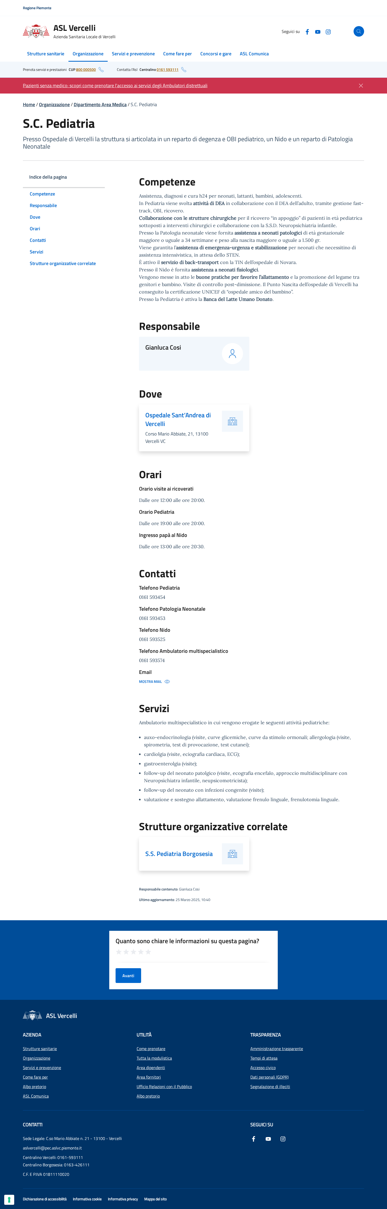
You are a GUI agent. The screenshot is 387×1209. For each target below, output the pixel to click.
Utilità (144, 1034)
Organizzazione (88, 53)
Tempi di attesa (263, 1058)
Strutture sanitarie (45, 53)
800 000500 (86, 69)
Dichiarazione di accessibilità (45, 1199)
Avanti (128, 975)
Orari (35, 228)
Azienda (32, 1034)
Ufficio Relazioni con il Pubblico (164, 1086)
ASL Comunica (254, 53)
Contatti (38, 240)
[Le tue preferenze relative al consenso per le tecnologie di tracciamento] (9, 1200)
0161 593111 (167, 69)
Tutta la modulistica (154, 1058)
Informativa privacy (123, 1199)
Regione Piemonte (37, 8)
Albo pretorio (34, 1086)
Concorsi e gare (215, 53)
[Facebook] (307, 31)
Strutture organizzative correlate (63, 263)
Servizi (36, 251)
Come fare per (177, 53)
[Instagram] (328, 31)
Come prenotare (151, 1048)
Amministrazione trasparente (276, 1048)
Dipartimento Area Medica (100, 104)
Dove (35, 217)
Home (29, 104)
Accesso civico (263, 1067)
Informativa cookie (87, 1199)
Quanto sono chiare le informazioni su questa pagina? (187, 940)
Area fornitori (149, 1077)
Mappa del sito (155, 1199)
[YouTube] (318, 31)
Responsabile (43, 205)
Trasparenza (265, 1034)
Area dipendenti (151, 1067)
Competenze (42, 193)
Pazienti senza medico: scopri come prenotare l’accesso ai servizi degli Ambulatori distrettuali (115, 85)
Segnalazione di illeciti (270, 1086)
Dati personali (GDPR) (269, 1077)
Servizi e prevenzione (133, 53)
